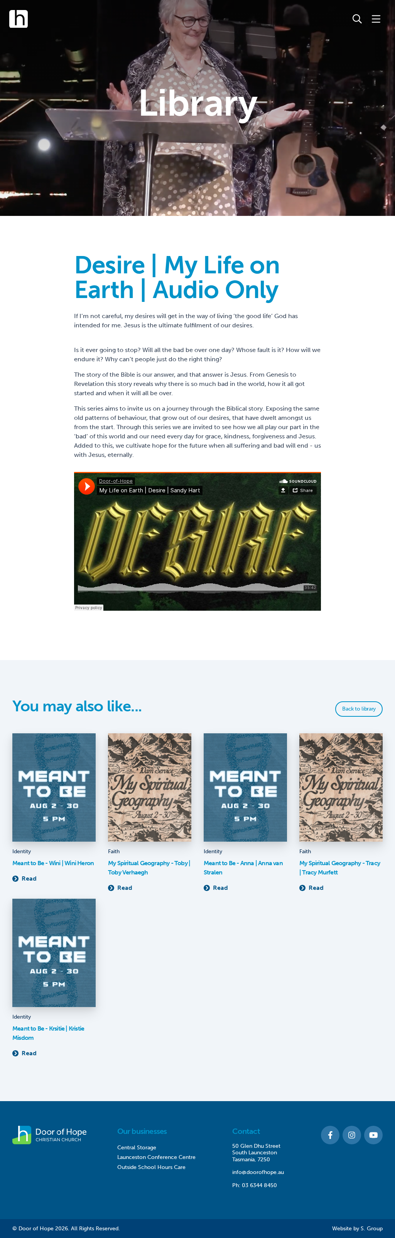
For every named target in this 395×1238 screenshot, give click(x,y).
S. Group (372, 1228)
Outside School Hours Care (151, 1167)
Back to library (359, 709)
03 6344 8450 (259, 1185)
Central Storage (136, 1147)
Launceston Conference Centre (156, 1157)
